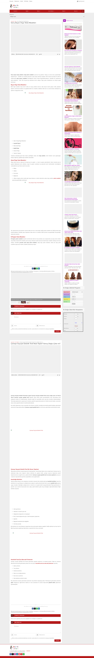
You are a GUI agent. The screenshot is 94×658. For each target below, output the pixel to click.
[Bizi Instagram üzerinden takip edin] (15, 654)
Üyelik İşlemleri (81, 1)
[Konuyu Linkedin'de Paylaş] (39, 268)
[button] (13, 302)
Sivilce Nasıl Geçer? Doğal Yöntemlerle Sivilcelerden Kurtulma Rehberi (73, 100)
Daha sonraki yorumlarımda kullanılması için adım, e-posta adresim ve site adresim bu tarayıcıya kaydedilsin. (33, 328)
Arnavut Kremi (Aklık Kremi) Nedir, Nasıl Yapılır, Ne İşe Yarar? (73, 232)
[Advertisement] (35, 65)
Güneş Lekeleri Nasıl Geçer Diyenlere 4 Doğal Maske (73, 133)
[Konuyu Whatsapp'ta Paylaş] (37, 268)
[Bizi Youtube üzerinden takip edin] (19, 654)
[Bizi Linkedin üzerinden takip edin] (17, 654)
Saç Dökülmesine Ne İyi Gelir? (71, 83)
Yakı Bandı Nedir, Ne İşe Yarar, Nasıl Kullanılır (72, 264)
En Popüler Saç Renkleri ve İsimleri (72, 247)
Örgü (15, 21)
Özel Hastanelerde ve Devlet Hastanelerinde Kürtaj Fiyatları (71, 199)
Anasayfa (12, 21)
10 (58, 302)
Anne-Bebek (17, 342)
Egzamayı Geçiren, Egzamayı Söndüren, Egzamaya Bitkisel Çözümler (27, 299)
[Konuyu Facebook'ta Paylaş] (33, 268)
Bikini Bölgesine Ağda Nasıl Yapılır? (72, 165)
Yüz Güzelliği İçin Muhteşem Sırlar (72, 181)
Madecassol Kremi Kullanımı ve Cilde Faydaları (73, 34)
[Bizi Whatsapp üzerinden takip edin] (24, 654)
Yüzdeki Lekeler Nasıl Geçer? (71, 214)
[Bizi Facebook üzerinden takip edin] (11, 654)
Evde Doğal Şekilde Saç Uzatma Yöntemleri (71, 281)
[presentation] (12, 285)
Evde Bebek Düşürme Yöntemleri (72, 149)
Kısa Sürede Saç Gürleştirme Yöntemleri (73, 50)
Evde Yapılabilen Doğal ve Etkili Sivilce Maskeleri (73, 116)
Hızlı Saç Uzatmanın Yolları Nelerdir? (72, 66)
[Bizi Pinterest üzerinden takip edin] (21, 654)
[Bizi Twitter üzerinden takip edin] (13, 654)
